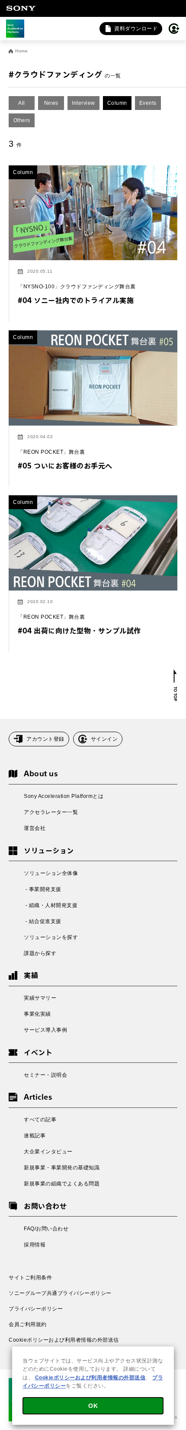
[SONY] (21, 8)
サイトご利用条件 (30, 1278)
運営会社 (34, 828)
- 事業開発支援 (42, 889)
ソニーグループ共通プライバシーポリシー (60, 1293)
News (51, 103)
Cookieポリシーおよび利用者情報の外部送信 (64, 1340)
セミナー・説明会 (45, 1075)
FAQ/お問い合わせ (46, 1229)
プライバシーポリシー (36, 1309)
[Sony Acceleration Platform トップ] (15, 28)
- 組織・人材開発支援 (50, 905)
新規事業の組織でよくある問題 (61, 1184)
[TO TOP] (175, 685)
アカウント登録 (45, 739)
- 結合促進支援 (42, 921)
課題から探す (40, 953)
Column (117, 103)
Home (21, 51)
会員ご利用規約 (28, 1324)
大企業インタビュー (48, 1152)
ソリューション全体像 (51, 873)
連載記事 (34, 1136)
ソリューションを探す (51, 937)
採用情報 (34, 1245)
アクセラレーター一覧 (51, 812)
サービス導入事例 (45, 1030)
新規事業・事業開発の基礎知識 (61, 1168)
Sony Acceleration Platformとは (63, 796)
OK (93, 1405)
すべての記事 (40, 1120)
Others (21, 120)
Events (148, 103)
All (21, 103)
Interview (83, 103)
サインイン (104, 739)
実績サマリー (40, 998)
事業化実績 (37, 1014)
